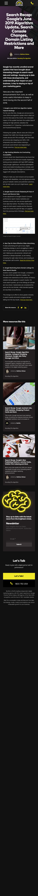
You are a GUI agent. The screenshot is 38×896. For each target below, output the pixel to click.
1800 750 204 (21, 583)
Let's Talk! (19, 576)
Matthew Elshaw (24, 54)
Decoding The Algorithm (24, 58)
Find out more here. (20, 147)
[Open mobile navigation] (6, 3)
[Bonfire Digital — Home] (19, 3)
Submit (19, 544)
